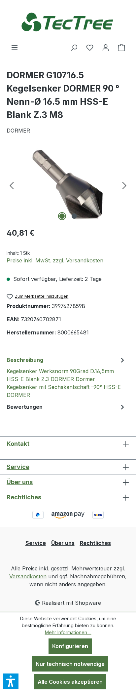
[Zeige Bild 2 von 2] (74, 216)
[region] (68, 185)
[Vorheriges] (12, 185)
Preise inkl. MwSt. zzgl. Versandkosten (55, 260)
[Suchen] (74, 47)
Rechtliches (24, 497)
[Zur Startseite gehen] (68, 21)
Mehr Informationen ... (68, 632)
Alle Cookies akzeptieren (70, 681)
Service (18, 466)
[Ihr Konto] (106, 47)
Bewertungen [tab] (25, 407)
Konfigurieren (70, 646)
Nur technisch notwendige (70, 664)
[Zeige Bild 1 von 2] (61, 216)
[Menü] (14, 47)
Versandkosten (28, 576)
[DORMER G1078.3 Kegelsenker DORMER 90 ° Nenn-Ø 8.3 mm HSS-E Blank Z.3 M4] (68, 185)
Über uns (20, 482)
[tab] (66, 377)
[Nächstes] (124, 185)
